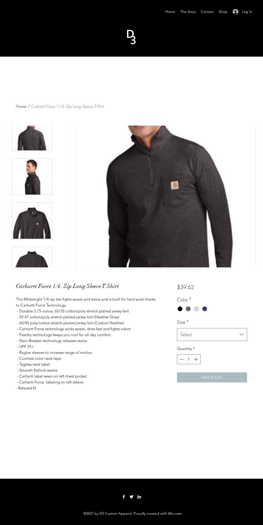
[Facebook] (123, 496)
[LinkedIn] (139, 496)
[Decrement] (181, 359)
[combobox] (212, 334)
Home (21, 106)
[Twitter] (131, 496)
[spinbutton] (188, 359)
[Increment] (196, 359)
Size (183, 322)
